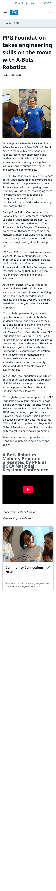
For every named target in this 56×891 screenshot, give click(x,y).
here (41, 441)
